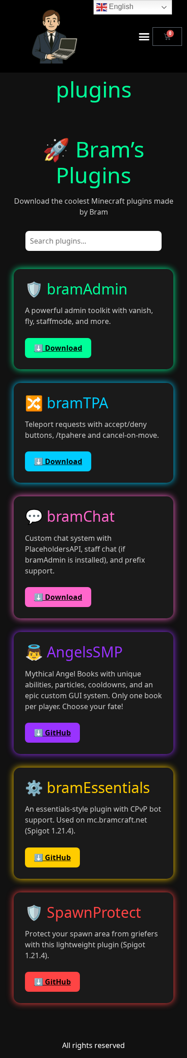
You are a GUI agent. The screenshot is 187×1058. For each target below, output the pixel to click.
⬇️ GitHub (52, 733)
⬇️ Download (58, 348)
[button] (144, 36)
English (120, 6)
